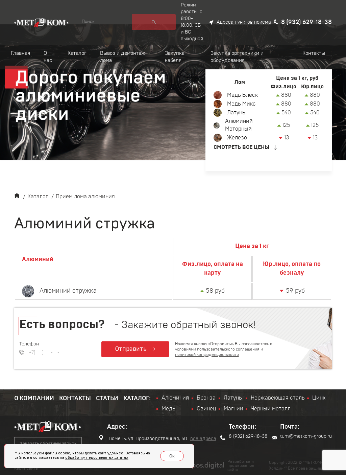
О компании (34, 398)
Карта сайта (26, 468)
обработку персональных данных (96, 457)
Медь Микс (241, 104)
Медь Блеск (242, 95)
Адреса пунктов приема (244, 22)
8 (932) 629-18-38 (306, 22)
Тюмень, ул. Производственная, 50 (147, 438)
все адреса (203, 438)
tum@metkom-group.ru (306, 436)
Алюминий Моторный (239, 125)
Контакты (75, 398)
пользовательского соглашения (228, 349)
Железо (237, 137)
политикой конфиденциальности (207, 355)
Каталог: (137, 398)
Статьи (107, 398)
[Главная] (17, 196)
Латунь (236, 112)
